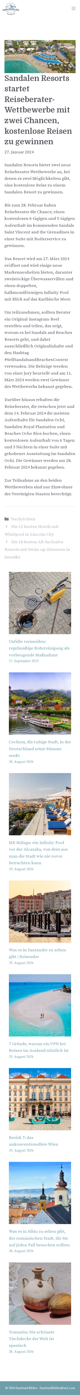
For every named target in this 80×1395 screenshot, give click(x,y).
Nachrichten (23, 519)
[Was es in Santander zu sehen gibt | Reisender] (40, 939)
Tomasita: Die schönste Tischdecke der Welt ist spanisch (31, 1339)
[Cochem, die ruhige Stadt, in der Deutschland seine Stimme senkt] (40, 731)
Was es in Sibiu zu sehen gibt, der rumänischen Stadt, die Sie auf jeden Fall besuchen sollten (39, 1238)
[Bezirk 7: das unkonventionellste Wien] (40, 1126)
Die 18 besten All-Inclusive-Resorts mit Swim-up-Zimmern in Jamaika (37, 549)
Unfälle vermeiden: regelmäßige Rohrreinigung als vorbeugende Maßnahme (39, 648)
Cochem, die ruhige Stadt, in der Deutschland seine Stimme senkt (40, 749)
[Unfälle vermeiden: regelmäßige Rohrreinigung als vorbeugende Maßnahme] (40, 630)
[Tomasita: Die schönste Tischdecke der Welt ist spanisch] (40, 1321)
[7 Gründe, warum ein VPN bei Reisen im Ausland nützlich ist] (40, 1033)
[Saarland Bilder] (10, 9)
